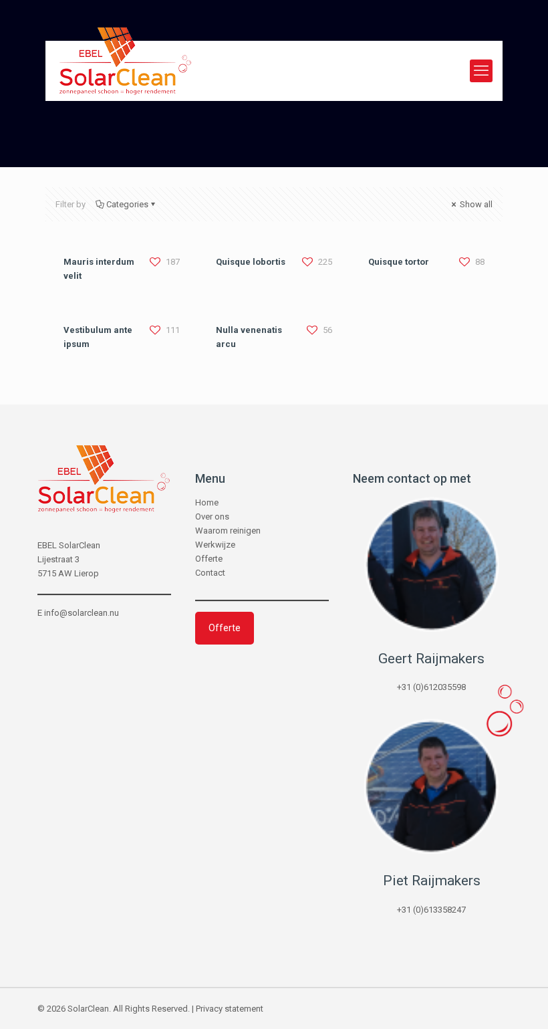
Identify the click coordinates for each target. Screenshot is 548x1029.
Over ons (212, 516)
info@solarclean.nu (81, 613)
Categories (127, 204)
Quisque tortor (398, 262)
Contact (210, 573)
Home (207, 502)
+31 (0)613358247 (431, 910)
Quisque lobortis (250, 262)
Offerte (209, 559)
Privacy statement (229, 1009)
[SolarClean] (125, 71)
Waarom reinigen (228, 531)
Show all (475, 204)
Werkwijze (215, 545)
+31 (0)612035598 (431, 687)
